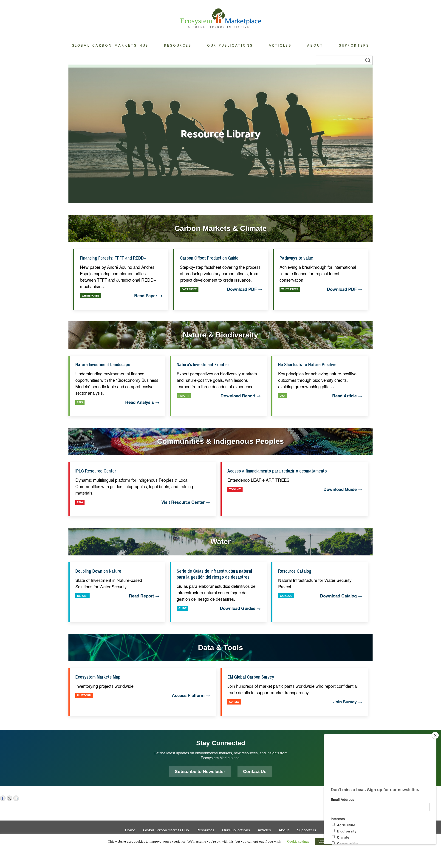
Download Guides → (240, 608)
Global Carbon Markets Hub (110, 45)
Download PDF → (244, 289)
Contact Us (254, 771)
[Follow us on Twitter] (9, 798)
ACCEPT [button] (323, 841)
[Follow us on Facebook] (3, 798)
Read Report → (144, 596)
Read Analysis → (142, 402)
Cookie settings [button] (298, 841)
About (315, 45)
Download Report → (240, 396)
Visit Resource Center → (185, 502)
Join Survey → (347, 702)
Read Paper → (148, 295)
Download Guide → (342, 489)
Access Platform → (191, 695)
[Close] (435, 735)
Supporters (354, 45)
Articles (280, 45)
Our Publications (230, 45)
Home (130, 829)
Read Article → (347, 396)
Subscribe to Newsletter (200, 771)
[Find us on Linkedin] (16, 798)
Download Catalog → (341, 596)
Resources (178, 45)
